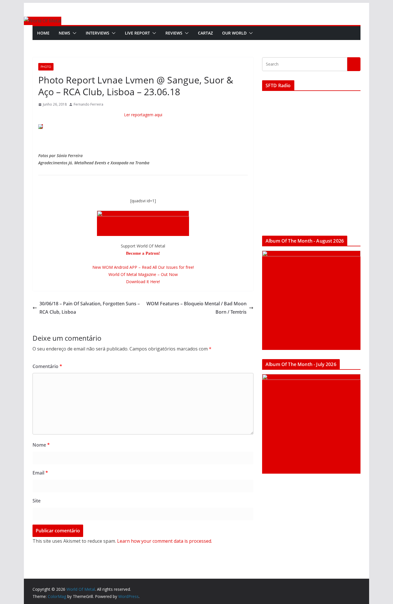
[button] (73, 33)
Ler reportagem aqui (143, 114)
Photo (46, 67)
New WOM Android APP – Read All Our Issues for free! (143, 267)
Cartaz (205, 33)
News (64, 33)
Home (43, 33)
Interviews (97, 33)
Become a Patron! (143, 253)
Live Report (137, 33)
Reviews (173, 33)
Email (40, 473)
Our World (234, 33)
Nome (41, 445)
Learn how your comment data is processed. (164, 541)
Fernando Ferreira (88, 104)
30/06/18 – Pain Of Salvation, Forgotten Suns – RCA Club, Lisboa (89, 307)
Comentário (47, 366)
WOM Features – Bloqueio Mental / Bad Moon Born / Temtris (196, 307)
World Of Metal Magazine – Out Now (143, 274)
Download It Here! (143, 281)
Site (37, 501)
